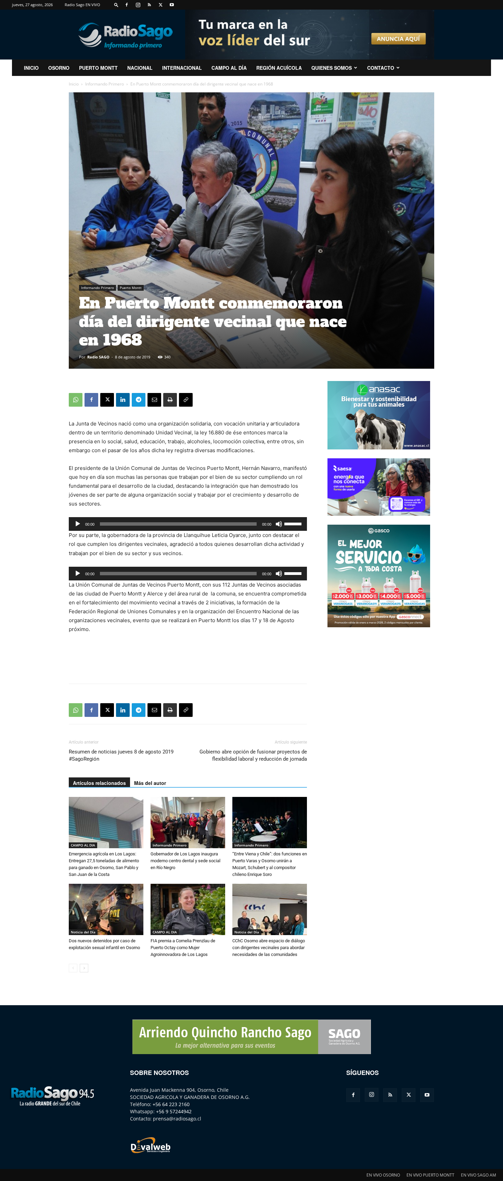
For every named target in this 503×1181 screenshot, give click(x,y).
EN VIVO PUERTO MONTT (430, 1175)
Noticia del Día (83, 932)
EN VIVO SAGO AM (478, 1175)
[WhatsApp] (75, 400)
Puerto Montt (98, 67)
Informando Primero (104, 84)
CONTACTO (380, 67)
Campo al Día (229, 67)
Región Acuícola (279, 67)
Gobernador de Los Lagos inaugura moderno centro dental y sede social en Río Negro (185, 860)
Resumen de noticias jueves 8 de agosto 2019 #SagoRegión (121, 755)
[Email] (154, 400)
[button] (116, 4)
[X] (160, 5)
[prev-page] (73, 968)
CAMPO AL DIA (83, 845)
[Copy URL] (186, 400)
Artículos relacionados (99, 782)
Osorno (58, 67)
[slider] (294, 523)
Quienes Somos (331, 67)
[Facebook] (126, 5)
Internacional (182, 67)
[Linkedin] (123, 400)
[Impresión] (170, 400)
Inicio (74, 84)
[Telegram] (138, 400)
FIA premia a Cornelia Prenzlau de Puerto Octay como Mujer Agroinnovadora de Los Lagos (183, 947)
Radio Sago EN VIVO (82, 4)
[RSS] (149, 5)
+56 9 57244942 (174, 1111)
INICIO (31, 67)
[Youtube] (172, 5)
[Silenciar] (278, 524)
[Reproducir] (77, 524)
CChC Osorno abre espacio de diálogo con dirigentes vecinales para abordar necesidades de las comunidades (268, 947)
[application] (188, 524)
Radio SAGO (98, 356)
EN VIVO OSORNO (383, 1175)
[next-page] (84, 968)
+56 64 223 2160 (171, 1104)
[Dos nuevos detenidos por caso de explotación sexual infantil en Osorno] (106, 909)
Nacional (140, 67)
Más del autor (150, 782)
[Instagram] (138, 5)
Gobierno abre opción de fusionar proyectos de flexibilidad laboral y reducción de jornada (253, 755)
